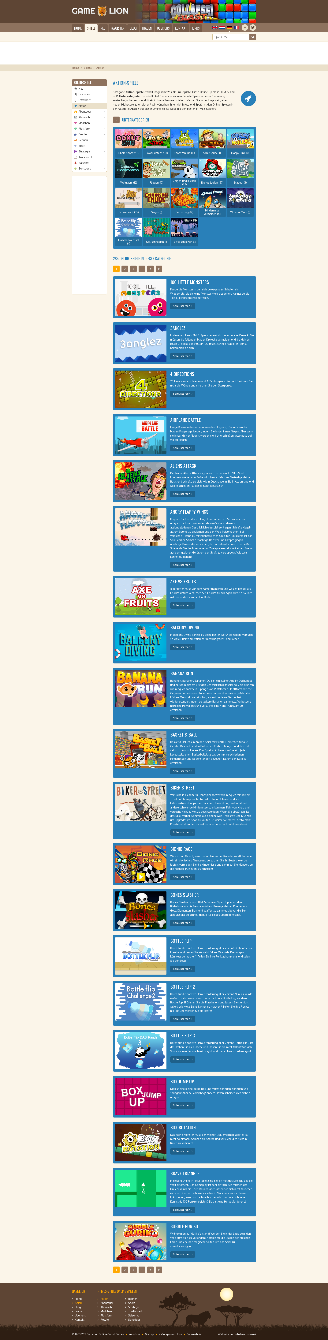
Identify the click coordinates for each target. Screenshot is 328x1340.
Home (78, 28)
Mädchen (84, 123)
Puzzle (83, 134)
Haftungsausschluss (170, 1334)
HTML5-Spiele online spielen (117, 1291)
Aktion (82, 105)
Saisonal (84, 162)
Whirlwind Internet (245, 1334)
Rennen (83, 140)
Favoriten (117, 28)
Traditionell (86, 157)
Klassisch (84, 117)
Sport (82, 145)
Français (236, 27)
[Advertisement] (164, 53)
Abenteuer (85, 111)
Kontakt (181, 28)
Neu (103, 28)
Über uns (163, 28)
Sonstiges (85, 168)
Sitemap (149, 1334)
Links (196, 28)
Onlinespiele (82, 82)
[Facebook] (245, 27)
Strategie (84, 151)
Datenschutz (194, 1334)
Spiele (91, 28)
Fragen (147, 28)
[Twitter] (253, 27)
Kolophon (134, 1334)
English (215, 27)
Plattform (84, 128)
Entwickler (85, 100)
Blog (133, 28)
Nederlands (222, 27)
